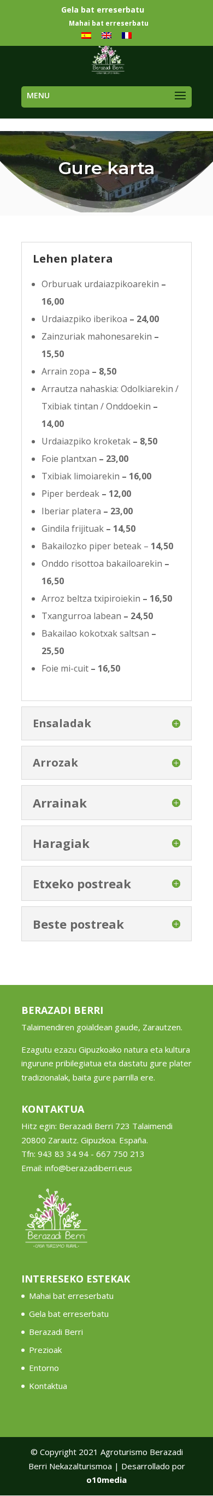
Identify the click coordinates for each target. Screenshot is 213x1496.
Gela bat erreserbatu (102, 10)
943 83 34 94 (63, 1153)
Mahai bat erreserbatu (109, 24)
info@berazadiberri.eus (88, 1167)
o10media (106, 1479)
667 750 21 (118, 1153)
